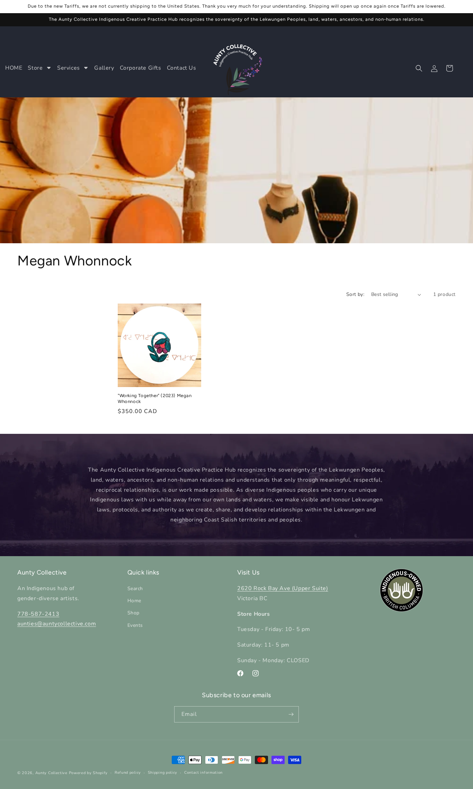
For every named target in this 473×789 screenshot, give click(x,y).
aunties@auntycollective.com (56, 624)
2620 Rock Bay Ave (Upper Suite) (282, 588)
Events (135, 625)
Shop (133, 613)
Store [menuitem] (35, 68)
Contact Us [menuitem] (181, 68)
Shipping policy (163, 772)
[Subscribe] (290, 714)
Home (134, 600)
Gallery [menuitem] (104, 68)
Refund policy (128, 772)
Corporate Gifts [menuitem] (140, 68)
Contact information (203, 772)
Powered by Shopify (88, 772)
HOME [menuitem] (13, 68)
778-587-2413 (38, 614)
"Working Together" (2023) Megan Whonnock (155, 398)
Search (135, 588)
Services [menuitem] (68, 68)
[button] (419, 68)
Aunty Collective (51, 772)
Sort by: (355, 294)
